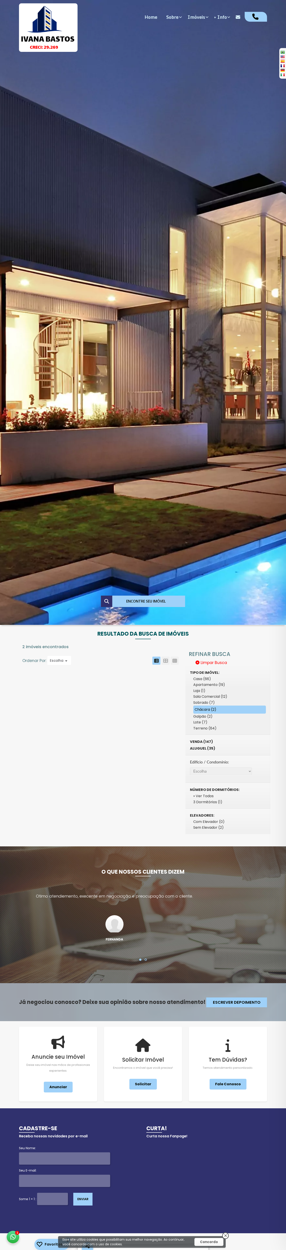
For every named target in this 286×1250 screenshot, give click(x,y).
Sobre (172, 17)
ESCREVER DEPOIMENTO (237, 1002)
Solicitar (143, 1084)
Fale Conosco (228, 1084)
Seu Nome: (27, 1148)
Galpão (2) (202, 716)
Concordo (209, 1241)
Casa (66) (202, 678)
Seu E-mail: (27, 1170)
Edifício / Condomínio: (209, 762)
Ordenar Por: (34, 660)
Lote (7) (200, 722)
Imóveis (196, 17)
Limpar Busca (213, 662)
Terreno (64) (205, 728)
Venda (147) (201, 741)
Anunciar (58, 1087)
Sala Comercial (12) (210, 696)
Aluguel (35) (202, 748)
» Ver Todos (203, 796)
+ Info (220, 17)
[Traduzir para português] (282, 52)
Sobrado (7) (204, 702)
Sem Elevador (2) (208, 827)
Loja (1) (199, 690)
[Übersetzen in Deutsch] (282, 70)
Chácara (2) (205, 709)
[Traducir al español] (282, 61)
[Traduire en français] (282, 65)
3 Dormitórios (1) (207, 802)
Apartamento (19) (209, 684)
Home (151, 17)
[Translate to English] (282, 56)
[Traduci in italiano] (282, 74)
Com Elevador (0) (209, 821)
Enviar (82, 1199)
